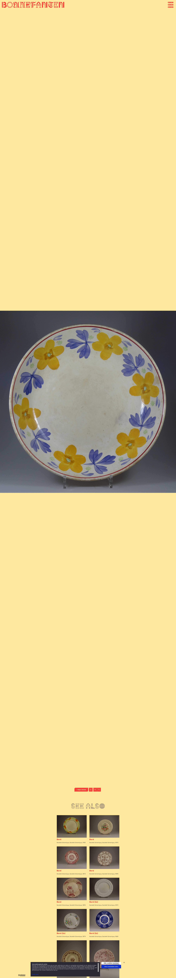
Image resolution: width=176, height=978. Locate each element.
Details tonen (35, 974)
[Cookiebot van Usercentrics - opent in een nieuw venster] (22, 975)
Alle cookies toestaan (111, 963)
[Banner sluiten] (124, 962)
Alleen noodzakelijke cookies (111, 966)
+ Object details (81, 789)
